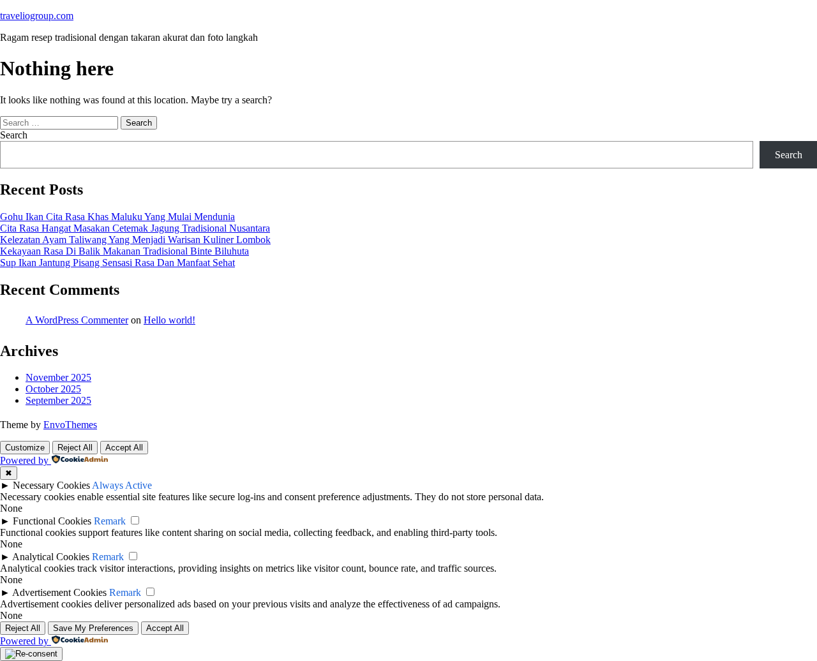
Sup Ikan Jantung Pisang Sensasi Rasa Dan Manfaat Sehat (117, 262)
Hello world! (169, 320)
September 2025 (58, 400)
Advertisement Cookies (59, 592)
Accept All (124, 447)
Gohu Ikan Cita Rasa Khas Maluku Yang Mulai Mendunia (117, 216)
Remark (110, 521)
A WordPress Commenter (77, 320)
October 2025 (53, 388)
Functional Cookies (52, 521)
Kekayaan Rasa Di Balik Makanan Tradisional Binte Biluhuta (124, 251)
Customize (25, 447)
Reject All (75, 447)
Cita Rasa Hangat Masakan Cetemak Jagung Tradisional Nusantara (135, 228)
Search (13, 135)
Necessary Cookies (51, 485)
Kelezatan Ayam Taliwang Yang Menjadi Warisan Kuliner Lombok (135, 239)
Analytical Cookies (50, 556)
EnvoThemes (70, 424)
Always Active (122, 485)
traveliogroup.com (36, 15)
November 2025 (58, 377)
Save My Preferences (93, 628)
